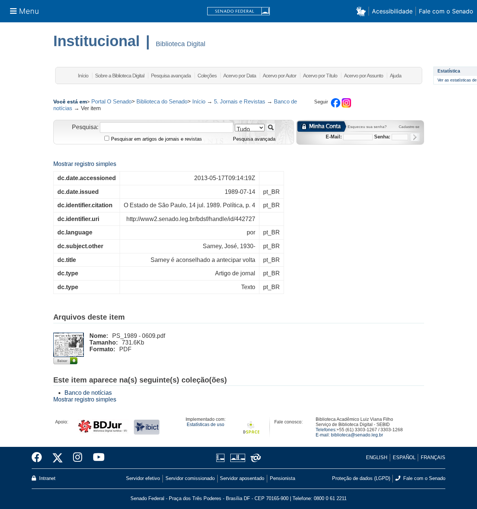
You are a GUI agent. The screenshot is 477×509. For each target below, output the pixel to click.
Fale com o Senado (446, 11)
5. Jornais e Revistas (239, 101)
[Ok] (415, 137)
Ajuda (395, 76)
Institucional (96, 41)
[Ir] (270, 127)
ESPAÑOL (404, 457)
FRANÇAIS (433, 457)
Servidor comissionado (190, 478)
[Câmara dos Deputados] (221, 458)
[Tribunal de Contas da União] (254, 458)
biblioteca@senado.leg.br (357, 435)
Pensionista (282, 478)
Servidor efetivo (143, 478)
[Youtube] (96, 457)
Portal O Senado (111, 101)
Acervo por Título (320, 76)
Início (83, 76)
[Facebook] (39, 457)
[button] (362, 11)
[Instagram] (78, 457)
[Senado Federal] (238, 11)
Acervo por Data (239, 76)
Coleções (207, 76)
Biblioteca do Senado (161, 101)
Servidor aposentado (242, 478)
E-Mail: (334, 137)
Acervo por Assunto (363, 76)
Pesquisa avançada (171, 76)
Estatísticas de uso (205, 424)
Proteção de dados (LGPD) (361, 478)
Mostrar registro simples (84, 164)
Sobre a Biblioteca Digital (119, 76)
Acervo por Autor (279, 76)
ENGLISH (376, 457)
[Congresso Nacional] (237, 458)
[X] (57, 457)
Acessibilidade (392, 11)
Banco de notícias (88, 393)
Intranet (47, 478)
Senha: (382, 137)
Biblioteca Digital (180, 44)
